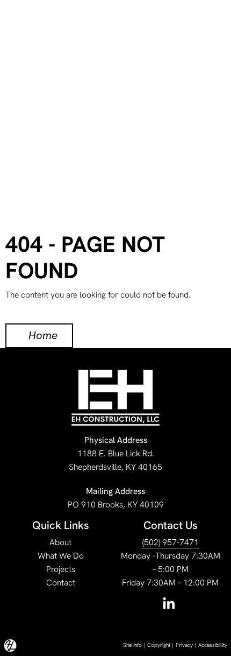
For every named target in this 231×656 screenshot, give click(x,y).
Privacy (184, 644)
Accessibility (212, 644)
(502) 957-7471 (170, 542)
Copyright (158, 644)
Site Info (132, 644)
